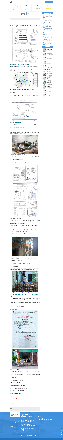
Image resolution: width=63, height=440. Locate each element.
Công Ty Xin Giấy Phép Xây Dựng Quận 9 (49, 86)
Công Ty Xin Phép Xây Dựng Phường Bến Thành (50, 94)
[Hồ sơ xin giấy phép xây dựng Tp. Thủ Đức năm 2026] (44, 54)
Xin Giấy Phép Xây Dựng (48, 15)
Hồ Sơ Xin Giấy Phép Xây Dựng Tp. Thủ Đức (50, 65)
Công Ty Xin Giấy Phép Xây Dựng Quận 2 (49, 90)
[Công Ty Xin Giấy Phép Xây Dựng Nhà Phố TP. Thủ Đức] (44, 74)
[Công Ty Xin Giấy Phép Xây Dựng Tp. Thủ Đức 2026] (44, 58)
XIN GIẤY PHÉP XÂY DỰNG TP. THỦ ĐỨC (49, 61)
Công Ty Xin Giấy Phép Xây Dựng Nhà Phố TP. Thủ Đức (49, 74)
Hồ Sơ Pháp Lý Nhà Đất (50, 420)
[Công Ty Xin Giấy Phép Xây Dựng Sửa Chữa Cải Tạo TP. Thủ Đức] (44, 83)
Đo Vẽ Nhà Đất (49, 418)
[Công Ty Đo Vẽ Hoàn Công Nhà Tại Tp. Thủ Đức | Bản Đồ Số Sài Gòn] (44, 50)
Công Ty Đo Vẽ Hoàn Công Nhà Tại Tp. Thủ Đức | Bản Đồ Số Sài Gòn (50, 49)
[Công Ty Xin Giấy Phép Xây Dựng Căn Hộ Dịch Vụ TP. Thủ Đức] (44, 79)
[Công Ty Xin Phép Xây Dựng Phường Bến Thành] (44, 95)
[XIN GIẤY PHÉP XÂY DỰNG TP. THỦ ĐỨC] (44, 62)
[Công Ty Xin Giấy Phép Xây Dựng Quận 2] (44, 91)
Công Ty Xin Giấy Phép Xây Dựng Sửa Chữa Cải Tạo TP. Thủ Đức (49, 82)
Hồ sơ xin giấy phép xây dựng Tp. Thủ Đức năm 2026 (49, 53)
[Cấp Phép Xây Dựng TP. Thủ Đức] (44, 70)
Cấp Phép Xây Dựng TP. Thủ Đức (49, 69)
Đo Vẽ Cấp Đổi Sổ (47, 25)
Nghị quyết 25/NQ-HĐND (20, 66)
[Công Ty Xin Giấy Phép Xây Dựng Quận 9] (44, 87)
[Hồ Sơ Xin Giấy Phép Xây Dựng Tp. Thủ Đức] (44, 66)
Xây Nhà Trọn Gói (47, 39)
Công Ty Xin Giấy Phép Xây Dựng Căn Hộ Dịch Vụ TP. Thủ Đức (50, 78)
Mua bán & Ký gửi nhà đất (42, 425)
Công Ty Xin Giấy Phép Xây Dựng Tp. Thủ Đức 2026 (49, 57)
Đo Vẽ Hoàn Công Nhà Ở (48, 22)
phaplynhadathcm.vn (16, 396)
